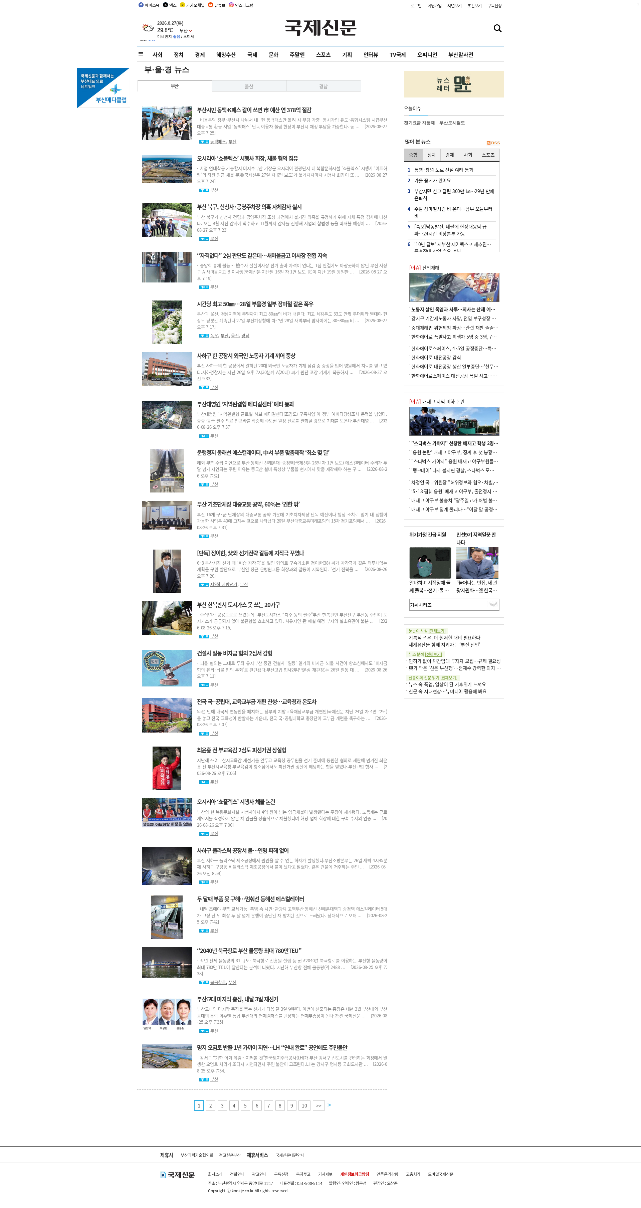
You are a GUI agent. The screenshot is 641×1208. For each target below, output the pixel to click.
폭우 (214, 335)
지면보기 (454, 5)
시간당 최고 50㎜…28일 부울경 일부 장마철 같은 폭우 (255, 304)
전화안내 (237, 1174)
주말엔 (297, 54)
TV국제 (398, 54)
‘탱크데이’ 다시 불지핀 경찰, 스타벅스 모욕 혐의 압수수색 (466, 470)
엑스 (173, 5)
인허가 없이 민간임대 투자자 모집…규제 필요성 (455, 660)
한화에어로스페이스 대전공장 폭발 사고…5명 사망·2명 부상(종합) (475, 375)
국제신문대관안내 (290, 1155)
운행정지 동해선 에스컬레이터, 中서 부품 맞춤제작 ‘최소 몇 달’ (263, 452)
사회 (158, 54)
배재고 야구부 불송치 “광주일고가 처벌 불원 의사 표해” (465, 500)
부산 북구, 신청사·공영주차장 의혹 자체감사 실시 (249, 207)
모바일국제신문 (440, 1174)
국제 (252, 54)
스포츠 (323, 54)
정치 (179, 54)
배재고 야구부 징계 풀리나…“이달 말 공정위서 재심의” (464, 509)
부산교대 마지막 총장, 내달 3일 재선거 (237, 999)
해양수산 (226, 54)
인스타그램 (244, 5)
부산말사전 (460, 54)
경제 (200, 54)
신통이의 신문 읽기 (433, 677)
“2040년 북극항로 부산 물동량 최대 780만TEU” (249, 951)
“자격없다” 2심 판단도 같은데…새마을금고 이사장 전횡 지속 (262, 255)
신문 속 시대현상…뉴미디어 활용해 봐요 (448, 691)
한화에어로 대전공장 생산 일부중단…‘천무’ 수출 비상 (462, 366)
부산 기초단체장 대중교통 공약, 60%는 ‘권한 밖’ (248, 504)
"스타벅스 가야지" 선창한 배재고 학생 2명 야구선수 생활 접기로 (473, 443)
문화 (274, 54)
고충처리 (413, 1174)
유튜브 (219, 5)
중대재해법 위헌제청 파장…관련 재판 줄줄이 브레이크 (463, 327)
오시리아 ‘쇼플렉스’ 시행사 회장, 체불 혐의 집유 (247, 158)
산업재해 (424, 267)
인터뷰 (371, 54)
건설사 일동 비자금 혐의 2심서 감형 (234, 653)
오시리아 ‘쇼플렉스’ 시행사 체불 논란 (236, 802)
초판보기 (474, 5)
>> (319, 1105)
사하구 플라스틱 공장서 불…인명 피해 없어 (242, 850)
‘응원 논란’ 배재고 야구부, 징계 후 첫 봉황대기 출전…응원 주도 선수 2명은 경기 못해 (493, 452)
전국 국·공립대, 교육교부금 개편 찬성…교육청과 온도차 (256, 701)
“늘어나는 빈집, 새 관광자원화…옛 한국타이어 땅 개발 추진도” (476, 590)
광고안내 (259, 1174)
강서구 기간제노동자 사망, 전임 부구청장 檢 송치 (458, 318)
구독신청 (494, 5)
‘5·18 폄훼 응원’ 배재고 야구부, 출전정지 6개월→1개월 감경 (470, 491)
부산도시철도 (452, 122)
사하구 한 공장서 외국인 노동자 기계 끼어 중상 (246, 356)
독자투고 (303, 1174)
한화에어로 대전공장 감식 (436, 357)
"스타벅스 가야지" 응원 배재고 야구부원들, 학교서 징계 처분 (469, 461)
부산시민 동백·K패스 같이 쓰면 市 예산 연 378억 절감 (254, 110)
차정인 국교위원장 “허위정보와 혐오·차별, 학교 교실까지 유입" (472, 482)
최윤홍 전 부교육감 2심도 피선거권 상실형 (241, 750)
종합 (413, 154)
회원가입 (434, 5)
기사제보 (325, 1174)
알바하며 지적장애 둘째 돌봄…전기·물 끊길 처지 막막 (429, 590)
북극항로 (218, 982)
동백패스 (218, 141)
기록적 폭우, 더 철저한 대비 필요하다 (444, 637)
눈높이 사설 (427, 631)
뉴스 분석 (425, 654)
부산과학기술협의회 (197, 1155)
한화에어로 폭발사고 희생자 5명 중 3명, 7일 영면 (458, 336)
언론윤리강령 (387, 1174)
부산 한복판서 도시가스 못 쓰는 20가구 (238, 605)
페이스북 (152, 5)
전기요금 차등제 (419, 122)
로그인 (416, 5)
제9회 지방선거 (223, 584)
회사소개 (215, 1174)
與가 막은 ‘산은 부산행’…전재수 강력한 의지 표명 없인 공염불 (469, 667)
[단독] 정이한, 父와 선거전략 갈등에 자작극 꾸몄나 (250, 553)
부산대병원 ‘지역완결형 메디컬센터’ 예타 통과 (245, 404)
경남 (323, 86)
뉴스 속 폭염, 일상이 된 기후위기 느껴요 (447, 684)
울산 (249, 86)
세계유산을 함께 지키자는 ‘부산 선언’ (444, 644)
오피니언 (427, 54)
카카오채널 (195, 5)
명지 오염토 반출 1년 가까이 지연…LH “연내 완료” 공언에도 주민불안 (272, 1047)
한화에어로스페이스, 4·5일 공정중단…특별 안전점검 (462, 348)
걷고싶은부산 (230, 1155)
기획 (347, 54)
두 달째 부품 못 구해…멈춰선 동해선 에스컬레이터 (250, 899)
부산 (175, 86)
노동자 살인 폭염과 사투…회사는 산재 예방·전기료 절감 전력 (470, 309)
